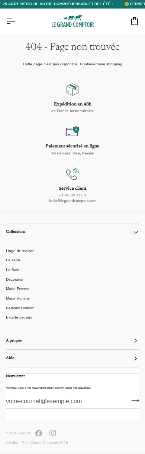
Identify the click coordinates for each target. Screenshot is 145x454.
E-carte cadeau (19, 317)
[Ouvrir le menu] (17, 21)
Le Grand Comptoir (41, 443)
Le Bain (12, 270)
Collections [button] (16, 232)
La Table (13, 260)
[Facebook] (38, 433)
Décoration (15, 279)
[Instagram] (52, 433)
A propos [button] (14, 341)
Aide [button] (10, 358)
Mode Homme (18, 298)
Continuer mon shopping (101, 64)
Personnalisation (20, 308)
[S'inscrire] (133, 400)
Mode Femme (17, 289)
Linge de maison (20, 251)
